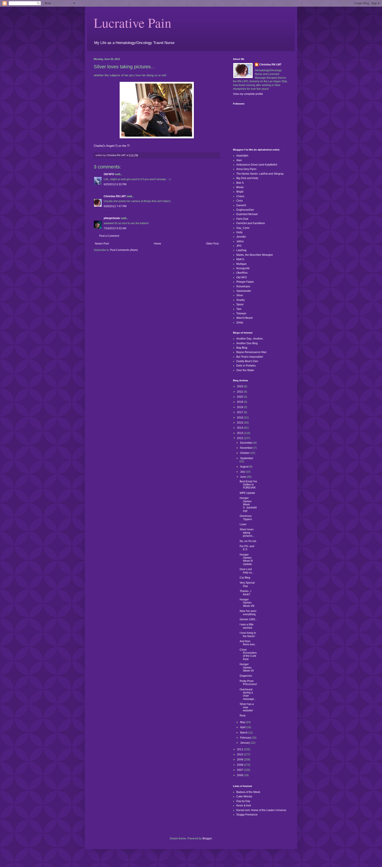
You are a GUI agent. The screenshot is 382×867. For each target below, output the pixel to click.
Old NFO (109, 174)
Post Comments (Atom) (124, 250)
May (243, 722)
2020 (240, 396)
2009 (240, 759)
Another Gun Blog (247, 343)
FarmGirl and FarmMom (250, 223)
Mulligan (241, 263)
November (246, 447)
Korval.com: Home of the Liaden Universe (261, 810)
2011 (240, 749)
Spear (240, 304)
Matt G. (240, 259)
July (243, 471)
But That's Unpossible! (249, 356)
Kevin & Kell (243, 805)
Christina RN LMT (115, 196)
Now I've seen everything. (248, 612)
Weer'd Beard (244, 317)
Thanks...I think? (245, 593)
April (243, 727)
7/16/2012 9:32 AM (115, 228)
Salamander (243, 290)
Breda (240, 187)
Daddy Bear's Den (247, 361)
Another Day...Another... (250, 338)
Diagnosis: (246, 675)
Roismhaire (243, 286)
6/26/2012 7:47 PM (115, 206)
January (245, 742)
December (246, 442)
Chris (239, 200)
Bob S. (240, 182)
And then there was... (248, 643)
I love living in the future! (248, 634)
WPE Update (247, 493)
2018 (240, 407)
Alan (239, 160)
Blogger (207, 838)
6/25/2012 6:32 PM (115, 184)
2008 (240, 764)
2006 (240, 775)
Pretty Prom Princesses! (248, 683)
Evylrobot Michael (247, 214)
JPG (238, 245)
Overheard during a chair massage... (248, 694)
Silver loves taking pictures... (247, 532)
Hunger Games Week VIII (247, 602)
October (245, 453)
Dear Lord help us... (247, 571)
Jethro (240, 241)
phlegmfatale (112, 218)
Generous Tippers (246, 517)
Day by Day (243, 801)
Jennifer (241, 236)
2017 (240, 412)
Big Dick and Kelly (247, 178)
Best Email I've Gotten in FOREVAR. (248, 484)
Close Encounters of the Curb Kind (248, 654)
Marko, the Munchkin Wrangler (254, 254)
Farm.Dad (242, 218)
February (246, 737)
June (243, 476)
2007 (240, 770)
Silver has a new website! (247, 707)
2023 (240, 386)
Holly (239, 232)
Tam (238, 309)
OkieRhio (242, 272)
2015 (240, 422)
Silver (239, 295)
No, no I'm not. (248, 541)
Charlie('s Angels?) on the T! (112, 145)
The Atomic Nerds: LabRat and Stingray (260, 173)
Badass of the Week (248, 792)
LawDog (241, 250)
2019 (240, 401)
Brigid (239, 191)
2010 (240, 754)
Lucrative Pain (132, 22)
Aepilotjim (242, 155)
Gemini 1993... (248, 619)
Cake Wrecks (244, 796)
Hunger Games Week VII (247, 667)
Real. (243, 715)
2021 (240, 391)
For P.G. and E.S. (247, 548)
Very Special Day (247, 584)
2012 (240, 438)
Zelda (239, 322)
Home (157, 243)
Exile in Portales (246, 365)
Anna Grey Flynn (246, 169)
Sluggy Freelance (247, 814)
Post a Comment (109, 235)
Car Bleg (245, 577)
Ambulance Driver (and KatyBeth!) (256, 164)
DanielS (241, 205)
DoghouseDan (245, 209)
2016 (240, 417)
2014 (240, 427)
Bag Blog (241, 347)
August (244, 466)
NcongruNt (242, 268)
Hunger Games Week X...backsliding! (248, 504)
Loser (243, 524)
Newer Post (102, 243)
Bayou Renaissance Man (251, 352)
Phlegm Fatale (245, 281)
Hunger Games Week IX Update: (246, 559)
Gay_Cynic (243, 227)
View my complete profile (248, 93)
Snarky (240, 300)
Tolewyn (241, 313)
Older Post (212, 243)
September (246, 458)
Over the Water (245, 370)
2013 (240, 433)
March (244, 732)
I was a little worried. (247, 626)
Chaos (240, 196)
